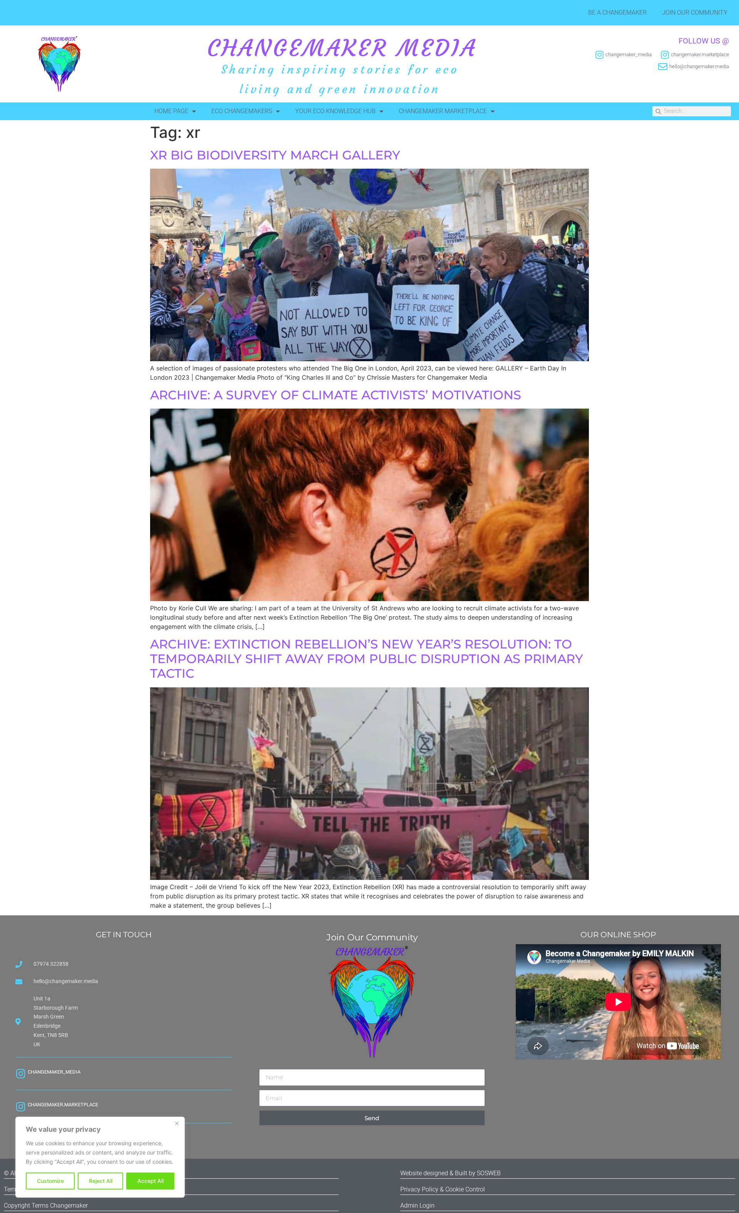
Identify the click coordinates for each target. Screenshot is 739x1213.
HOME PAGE (171, 111)
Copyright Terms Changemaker (46, 1205)
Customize (50, 1181)
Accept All (150, 1181)
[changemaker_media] (20, 1073)
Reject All (100, 1181)
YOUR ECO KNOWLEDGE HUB (335, 111)
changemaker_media (54, 1072)
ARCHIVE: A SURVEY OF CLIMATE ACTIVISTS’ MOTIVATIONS (335, 394)
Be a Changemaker (617, 12)
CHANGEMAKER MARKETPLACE (443, 111)
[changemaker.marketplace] (20, 1106)
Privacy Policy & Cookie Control (442, 1189)
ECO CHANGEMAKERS (241, 111)
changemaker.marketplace (63, 1104)
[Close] (176, 1123)
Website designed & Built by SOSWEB (450, 1173)
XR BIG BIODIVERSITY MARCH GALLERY (275, 155)
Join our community (694, 12)
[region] (100, 1157)
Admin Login (417, 1205)
